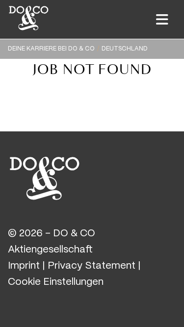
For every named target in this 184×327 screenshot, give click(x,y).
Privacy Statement (91, 266)
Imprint (24, 266)
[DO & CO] (44, 177)
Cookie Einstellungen (56, 282)
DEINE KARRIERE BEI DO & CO (51, 48)
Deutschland (125, 48)
